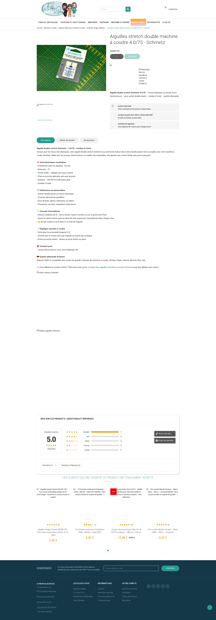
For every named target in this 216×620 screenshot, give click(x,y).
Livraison (101, 589)
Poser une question (166, 440)
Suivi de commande (129, 589)
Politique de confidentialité (83, 597)
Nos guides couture (44, 602)
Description (45, 140)
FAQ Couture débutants (45, 597)
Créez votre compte (129, 597)
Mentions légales (79, 589)
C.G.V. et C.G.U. (79, 593)
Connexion (126, 593)
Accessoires (89, 140)
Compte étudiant (104, 600)
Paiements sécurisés (105, 593)
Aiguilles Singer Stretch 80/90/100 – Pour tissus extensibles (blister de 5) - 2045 (53, 532)
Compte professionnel (106, 597)
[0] (164, 9)
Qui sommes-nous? (44, 587)
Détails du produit (67, 140)
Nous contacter (78, 600)
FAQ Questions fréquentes (46, 591)
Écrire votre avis (164, 434)
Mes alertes (126, 600)
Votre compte (129, 583)
